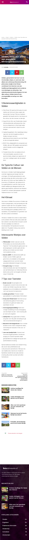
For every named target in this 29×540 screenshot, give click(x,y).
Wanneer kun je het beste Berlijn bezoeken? (19, 414)
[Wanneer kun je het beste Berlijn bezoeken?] (5, 415)
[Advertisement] (14, 19)
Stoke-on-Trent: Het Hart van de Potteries (7, 375)
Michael (6, 67)
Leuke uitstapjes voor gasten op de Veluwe (17, 397)
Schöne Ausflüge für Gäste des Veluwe (17, 389)
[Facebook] (7, 72)
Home (3, 37)
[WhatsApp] (21, 72)
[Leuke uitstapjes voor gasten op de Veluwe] (5, 398)
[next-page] (5, 429)
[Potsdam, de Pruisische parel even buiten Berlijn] (5, 423)
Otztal (7, 37)
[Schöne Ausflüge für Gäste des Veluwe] (5, 390)
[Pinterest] (17, 72)
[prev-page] (2, 429)
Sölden (11, 37)
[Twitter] (12, 72)
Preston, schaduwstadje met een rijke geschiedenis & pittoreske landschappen (21, 377)
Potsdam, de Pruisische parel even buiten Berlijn (18, 422)
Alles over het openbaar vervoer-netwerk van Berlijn (18, 406)
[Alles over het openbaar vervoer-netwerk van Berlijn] (5, 407)
